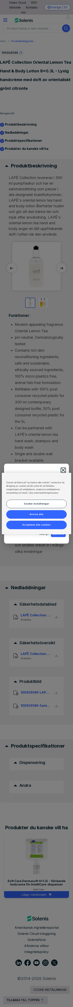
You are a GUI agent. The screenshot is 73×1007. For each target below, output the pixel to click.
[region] (36, 503)
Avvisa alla (36, 514)
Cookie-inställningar (36, 503)
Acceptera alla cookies (36, 524)
